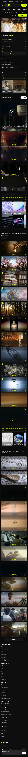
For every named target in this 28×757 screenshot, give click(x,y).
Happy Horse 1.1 (3, 723)
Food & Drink (3, 654)
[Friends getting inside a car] (14, 614)
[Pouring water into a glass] (14, 123)
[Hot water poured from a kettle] (14, 184)
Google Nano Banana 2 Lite (6, 714)
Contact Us (3, 738)
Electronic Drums (4, 667)
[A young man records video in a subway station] (14, 538)
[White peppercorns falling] (14, 523)
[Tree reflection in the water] (14, 584)
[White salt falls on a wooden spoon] (14, 478)
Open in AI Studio (14, 54)
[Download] (25, 114)
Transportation (3, 657)
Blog (2, 733)
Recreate (14, 114)
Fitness (2, 651)
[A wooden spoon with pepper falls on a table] (14, 463)
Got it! (23, 752)
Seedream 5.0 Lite (4, 722)
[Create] (6, 5)
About (2, 728)
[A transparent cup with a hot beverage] (14, 108)
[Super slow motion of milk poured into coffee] (14, 153)
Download (21, 15)
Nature (2, 646)
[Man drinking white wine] (14, 599)
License (2, 745)
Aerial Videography (4, 652)
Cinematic (3, 671)
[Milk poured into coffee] (14, 138)
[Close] (26, 1)
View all (25, 9)
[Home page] (5, 743)
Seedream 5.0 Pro (4, 720)
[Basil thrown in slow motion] (14, 568)
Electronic (3, 674)
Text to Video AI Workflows (5, 703)
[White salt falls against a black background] (14, 493)
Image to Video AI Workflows (6, 704)
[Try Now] (24, 1)
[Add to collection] (13, 15)
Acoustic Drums (3, 679)
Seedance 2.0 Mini (4, 717)
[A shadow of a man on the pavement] (14, 553)
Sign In (24, 5)
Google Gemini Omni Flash (5, 719)
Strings (2, 677)
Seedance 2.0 (3, 712)
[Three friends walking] (14, 629)
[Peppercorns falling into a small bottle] (14, 508)
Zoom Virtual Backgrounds (5, 660)
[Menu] (2, 5)
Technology (3, 659)
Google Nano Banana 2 (5, 711)
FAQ (2, 734)
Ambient (2, 676)
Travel (2, 655)
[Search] (9, 5)
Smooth (2, 673)
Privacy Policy (7, 745)
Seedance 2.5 (3, 709)
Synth (2, 665)
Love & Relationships (4, 649)
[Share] (16, 15)
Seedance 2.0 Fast (4, 715)
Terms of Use (14, 745)
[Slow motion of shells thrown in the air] (14, 400)
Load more (14, 639)
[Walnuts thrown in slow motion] (14, 415)
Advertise (2, 736)
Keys (2, 668)
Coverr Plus (3, 730)
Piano (2, 670)
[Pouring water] (14, 168)
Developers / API (4, 731)
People (2, 648)
